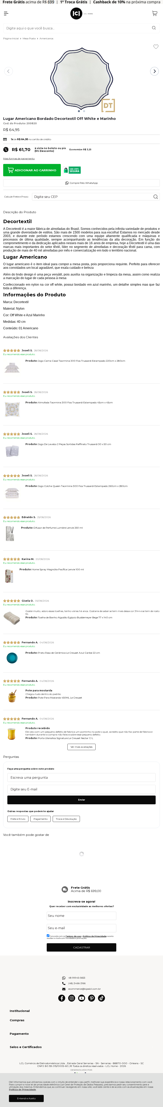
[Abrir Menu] (6, 13)
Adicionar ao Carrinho (35, 170)
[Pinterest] (91, 1000)
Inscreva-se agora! (81, 901)
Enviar (81, 800)
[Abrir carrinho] (155, 13)
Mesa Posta (29, 38)
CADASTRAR (81, 947)
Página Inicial (11, 38)
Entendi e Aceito (26, 1098)
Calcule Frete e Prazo (16, 197)
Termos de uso (73, 936)
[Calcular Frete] (155, 197)
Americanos (46, 38)
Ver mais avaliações (81, 746)
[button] (79, 111)
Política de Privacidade (22, 1089)
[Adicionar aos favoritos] (155, 46)
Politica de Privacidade (94, 936)
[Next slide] (154, 71)
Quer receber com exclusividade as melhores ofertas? (81, 906)
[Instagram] (71, 1000)
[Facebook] (61, 1000)
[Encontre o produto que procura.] (154, 28)
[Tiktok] (101, 1000)
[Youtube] (81, 1000)
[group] (81, 889)
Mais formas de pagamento (19, 158)
